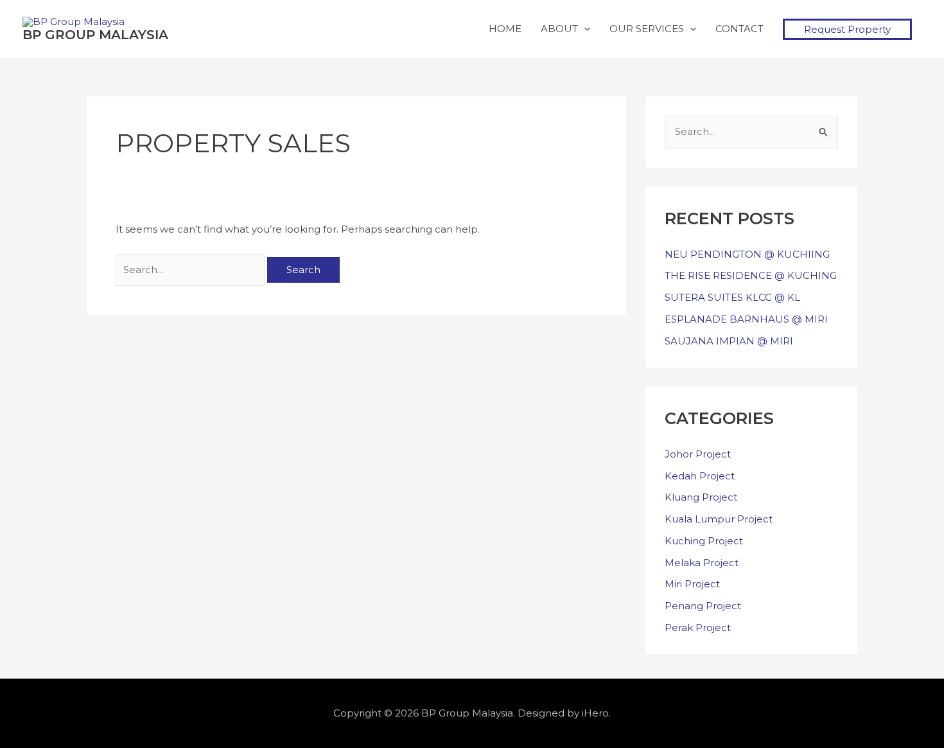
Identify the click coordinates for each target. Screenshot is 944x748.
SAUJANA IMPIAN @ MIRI (729, 341)
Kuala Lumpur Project (719, 519)
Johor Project (698, 454)
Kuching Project (704, 541)
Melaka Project (702, 563)
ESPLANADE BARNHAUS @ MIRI (746, 319)
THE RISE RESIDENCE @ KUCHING (751, 275)
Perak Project (698, 627)
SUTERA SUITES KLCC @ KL (732, 297)
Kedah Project (700, 476)
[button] (847, 29)
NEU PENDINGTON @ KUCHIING (747, 254)
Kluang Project (701, 497)
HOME (505, 28)
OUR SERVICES (646, 28)
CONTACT (739, 28)
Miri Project (692, 584)
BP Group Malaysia (95, 34)
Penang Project (703, 606)
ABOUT (559, 28)
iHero (595, 713)
